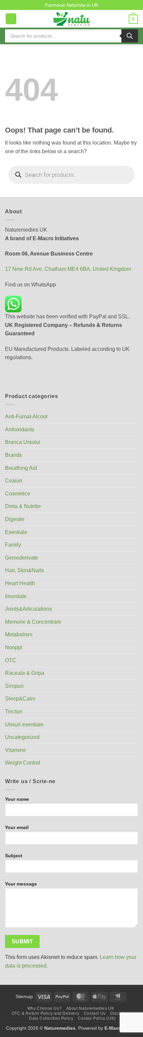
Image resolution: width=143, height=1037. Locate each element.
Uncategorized (22, 737)
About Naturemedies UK (90, 1008)
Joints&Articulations (28, 609)
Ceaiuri (13, 480)
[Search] (129, 36)
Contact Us (95, 1013)
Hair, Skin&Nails (24, 570)
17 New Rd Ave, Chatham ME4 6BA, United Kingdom (68, 269)
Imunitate (16, 596)
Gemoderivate (21, 558)
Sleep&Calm (20, 698)
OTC (10, 660)
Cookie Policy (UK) (97, 1018)
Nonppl (13, 647)
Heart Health (20, 583)
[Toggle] (134, 455)
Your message (21, 883)
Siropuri (14, 686)
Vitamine (15, 750)
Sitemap (24, 996)
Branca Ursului (22, 442)
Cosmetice (17, 493)
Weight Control (22, 763)
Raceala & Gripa (24, 673)
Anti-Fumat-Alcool (26, 416)
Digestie (15, 519)
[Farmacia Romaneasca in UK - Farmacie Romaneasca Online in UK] (71, 19)
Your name (17, 799)
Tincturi (13, 711)
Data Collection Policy (51, 1018)
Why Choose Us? (44, 1008)
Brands (13, 455)
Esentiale (16, 532)
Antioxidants (19, 429)
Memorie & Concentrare (33, 622)
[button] (11, 18)
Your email (17, 827)
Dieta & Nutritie (23, 506)
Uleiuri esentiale (24, 724)
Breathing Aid (21, 468)
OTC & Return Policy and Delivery (45, 1013)
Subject (13, 855)
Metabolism (18, 634)
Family (13, 545)
